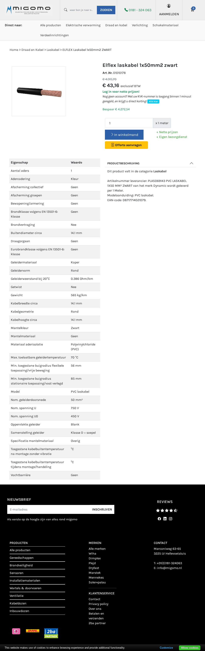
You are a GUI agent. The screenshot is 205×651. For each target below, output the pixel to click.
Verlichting (140, 25)
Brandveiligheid (21, 565)
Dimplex (95, 558)
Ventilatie (16, 596)
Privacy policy (98, 604)
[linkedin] (164, 519)
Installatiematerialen (25, 580)
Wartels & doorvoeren (25, 588)
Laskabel (160, 171)
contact (94, 599)
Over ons (95, 609)
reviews (165, 502)
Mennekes (96, 577)
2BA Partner (97, 623)
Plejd (92, 563)
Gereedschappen (22, 558)
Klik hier (153, 101)
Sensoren (16, 573)
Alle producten (50, 25)
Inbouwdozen (19, 611)
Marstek (95, 573)
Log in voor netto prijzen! (121, 91)
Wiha (92, 553)
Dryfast (94, 568)
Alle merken (97, 549)
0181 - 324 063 (140, 10)
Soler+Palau (97, 582)
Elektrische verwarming (83, 25)
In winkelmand (126, 135)
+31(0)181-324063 (169, 563)
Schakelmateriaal (165, 25)
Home (14, 50)
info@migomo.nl (169, 568)
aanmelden (169, 14)
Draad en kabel (116, 25)
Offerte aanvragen (128, 145)
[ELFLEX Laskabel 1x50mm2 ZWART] (39, 91)
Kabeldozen (18, 603)
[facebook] (158, 519)
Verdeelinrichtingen (54, 35)
